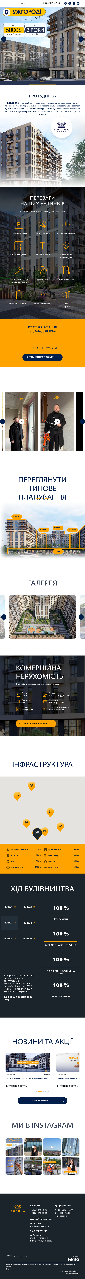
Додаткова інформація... (15, 1269)
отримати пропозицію (40, 357)
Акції (48, 1075)
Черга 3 (58, 528)
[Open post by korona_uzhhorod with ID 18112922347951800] (71, 1147)
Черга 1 (16, 517)
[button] (81, 39)
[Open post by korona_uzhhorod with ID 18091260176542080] (14, 1166)
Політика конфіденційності (69, 1271)
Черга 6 (58, 551)
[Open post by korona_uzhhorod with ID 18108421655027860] (33, 1147)
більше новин (40, 1101)
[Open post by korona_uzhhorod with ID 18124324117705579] (71, 1166)
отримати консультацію (33, 724)
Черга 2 (43, 530)
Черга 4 (72, 530)
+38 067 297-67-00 (51, 3)
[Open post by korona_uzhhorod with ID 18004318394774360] (52, 1166)
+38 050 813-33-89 (38, 1213)
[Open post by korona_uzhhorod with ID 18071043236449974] (33, 1166)
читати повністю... (16, 1086)
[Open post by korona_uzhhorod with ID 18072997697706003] (52, 1147)
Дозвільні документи (71, 1273)
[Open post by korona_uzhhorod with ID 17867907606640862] (14, 1147)
